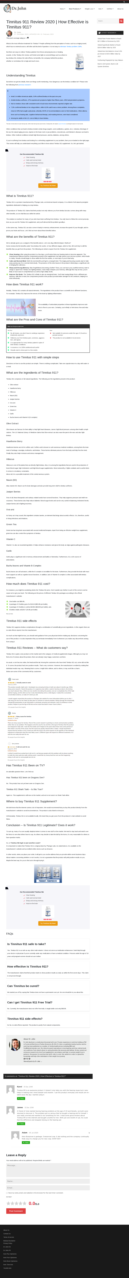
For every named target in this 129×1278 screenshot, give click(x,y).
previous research (25, 85)
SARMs (109, 9)
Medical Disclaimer (9, 1241)
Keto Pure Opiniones (10, 1257)
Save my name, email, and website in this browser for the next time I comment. (35, 1193)
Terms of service (8, 1237)
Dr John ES (7, 1247)
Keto (100, 9)
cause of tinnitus (62, 123)
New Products (74, 9)
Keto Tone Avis (8, 1264)
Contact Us (7, 1233)
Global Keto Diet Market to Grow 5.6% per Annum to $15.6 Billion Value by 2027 (110, 53)
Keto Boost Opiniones (10, 1261)
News (62, 9)
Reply (22, 1098)
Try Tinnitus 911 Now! (48, 185)
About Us (120, 9)
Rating (9, 1197)
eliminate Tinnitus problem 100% (71, 46)
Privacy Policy (7, 1243)
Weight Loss (89, 9)
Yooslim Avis (7, 1268)
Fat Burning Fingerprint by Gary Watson (110, 60)
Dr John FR (7, 1250)
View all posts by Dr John (33, 1061)
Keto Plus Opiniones (10, 1254)
